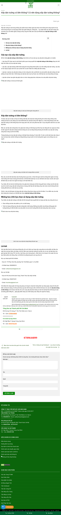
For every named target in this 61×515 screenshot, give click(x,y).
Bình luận (5, 359)
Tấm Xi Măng (4, 506)
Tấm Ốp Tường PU (6, 489)
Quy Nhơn (50, 513)
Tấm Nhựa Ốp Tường (6, 491)
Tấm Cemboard (5, 486)
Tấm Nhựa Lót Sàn (6, 494)
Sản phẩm (11, 510)
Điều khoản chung (6, 441)
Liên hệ (57, 510)
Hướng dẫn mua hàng (7, 444)
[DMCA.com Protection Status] (5, 464)
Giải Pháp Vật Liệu (6, 503)
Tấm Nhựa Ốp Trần (6, 497)
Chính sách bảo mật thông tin (9, 454)
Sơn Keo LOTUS (5, 500)
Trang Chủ (5, 510)
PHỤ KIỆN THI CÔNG (6, 480)
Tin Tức (3, 10)
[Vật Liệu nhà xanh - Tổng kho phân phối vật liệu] (30, 5)
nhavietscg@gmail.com (12, 282)
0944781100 (13, 323)
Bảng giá (47, 510)
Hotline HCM (10, 513)
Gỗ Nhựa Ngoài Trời (6, 483)
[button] (2, 5)
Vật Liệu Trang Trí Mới (7, 474)
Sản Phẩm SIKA (5, 477)
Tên (4, 372)
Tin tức (52, 510)
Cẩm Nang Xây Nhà (39, 510)
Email (4, 379)
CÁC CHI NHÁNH (30, 1)
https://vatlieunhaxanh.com (31, 304)
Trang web (5, 386)
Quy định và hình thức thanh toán (10, 446)
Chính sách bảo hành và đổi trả (9, 451)
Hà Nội (30, 513)
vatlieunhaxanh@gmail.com (13, 268)
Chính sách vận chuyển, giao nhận (10, 449)
